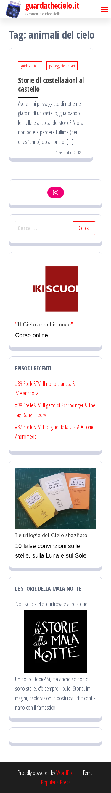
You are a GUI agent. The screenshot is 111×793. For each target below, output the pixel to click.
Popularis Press (55, 782)
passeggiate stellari (62, 66)
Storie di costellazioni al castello (51, 84)
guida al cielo (30, 66)
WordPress (67, 773)
